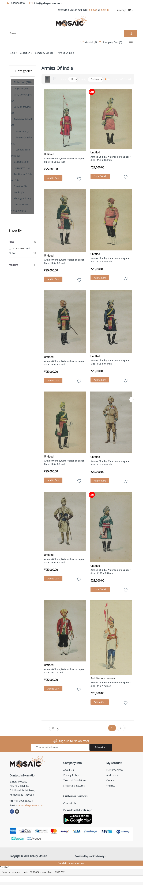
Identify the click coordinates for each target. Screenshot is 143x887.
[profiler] (4, 867)
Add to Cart (53, 178)
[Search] (130, 33)
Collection (25, 52)
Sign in (105, 9)
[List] (54, 79)
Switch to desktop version (71, 863)
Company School (44, 52)
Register (92, 9)
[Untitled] (64, 120)
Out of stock (100, 176)
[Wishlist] (79, 180)
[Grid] (47, 79)
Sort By (82, 79)
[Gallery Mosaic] (71, 21)
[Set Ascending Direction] (105, 78)
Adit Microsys (98, 856)
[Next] (133, 399)
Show (63, 79)
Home (12, 52)
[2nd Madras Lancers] (111, 637)
